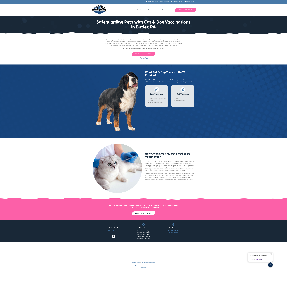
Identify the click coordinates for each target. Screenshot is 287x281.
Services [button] (150, 10)
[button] (270, 264)
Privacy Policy (143, 267)
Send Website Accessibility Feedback (144, 265)
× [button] (271, 254)
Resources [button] (157, 10)
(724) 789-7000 (177, 1)
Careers (164, 10)
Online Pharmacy (191, 1)
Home (134, 10)
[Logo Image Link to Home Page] (99, 9)
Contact (170, 10)
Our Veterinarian (141, 10)
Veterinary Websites (136, 262)
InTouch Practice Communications (148, 262)
